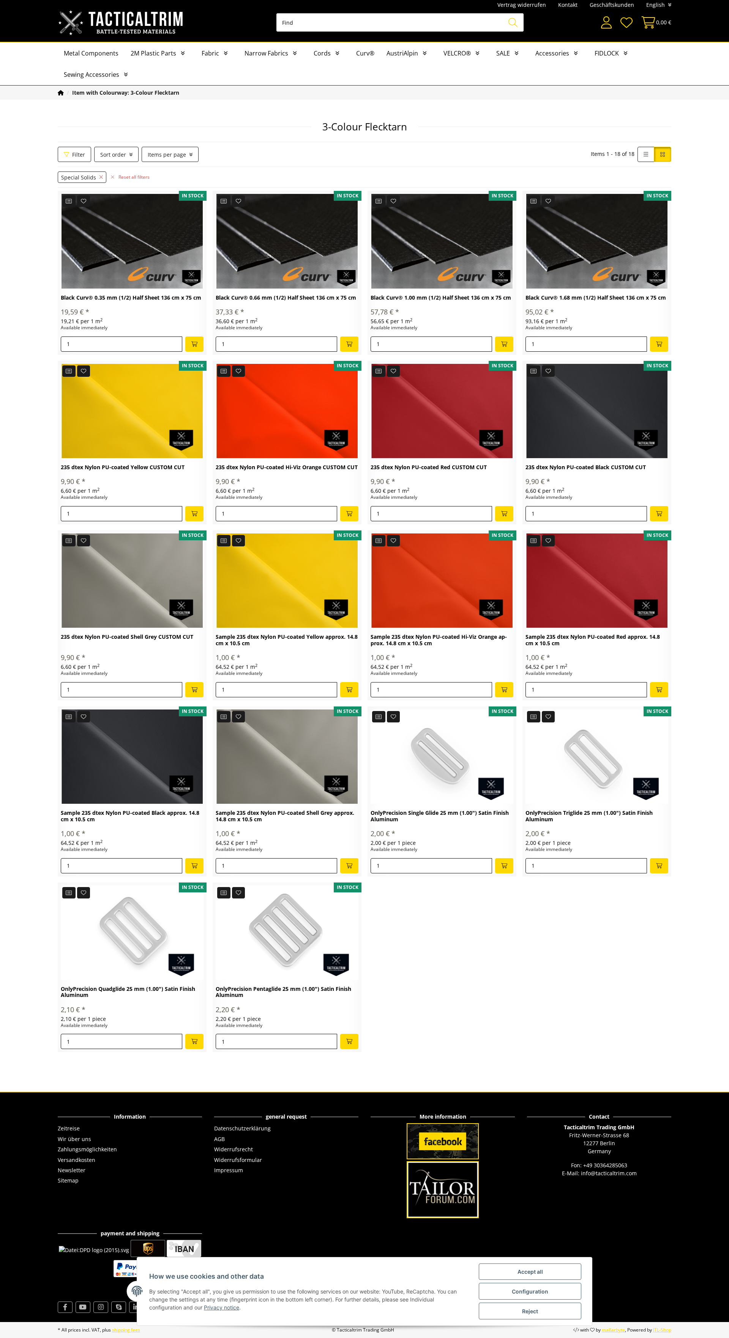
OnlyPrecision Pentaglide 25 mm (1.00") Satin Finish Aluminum (283, 992)
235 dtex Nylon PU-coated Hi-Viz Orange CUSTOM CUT (287, 467)
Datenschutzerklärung (242, 1128)
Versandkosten (76, 1159)
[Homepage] (61, 93)
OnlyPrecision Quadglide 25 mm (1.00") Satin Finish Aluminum (128, 992)
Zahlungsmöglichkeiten (87, 1149)
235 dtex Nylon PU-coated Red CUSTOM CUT (429, 467)
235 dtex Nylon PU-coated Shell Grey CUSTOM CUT (127, 637)
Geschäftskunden (612, 4)
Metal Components (91, 53)
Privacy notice (221, 1307)
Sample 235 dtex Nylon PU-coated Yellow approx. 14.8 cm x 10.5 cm (287, 640)
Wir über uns (74, 1139)
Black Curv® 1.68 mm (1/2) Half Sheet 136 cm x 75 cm (595, 298)
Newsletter (71, 1170)
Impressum (228, 1170)
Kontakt (568, 4)
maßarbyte (613, 1330)
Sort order (113, 154)
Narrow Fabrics (266, 53)
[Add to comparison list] (69, 201)
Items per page (167, 154)
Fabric (210, 53)
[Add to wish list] (83, 201)
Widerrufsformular (238, 1159)
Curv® (365, 53)
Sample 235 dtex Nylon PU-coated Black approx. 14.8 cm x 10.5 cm (130, 816)
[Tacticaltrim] (121, 22)
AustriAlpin (402, 53)
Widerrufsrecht (233, 1149)
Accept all (530, 1271)
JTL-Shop (662, 1330)
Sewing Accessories (91, 74)
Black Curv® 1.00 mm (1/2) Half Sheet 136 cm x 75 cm (441, 298)
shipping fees (126, 1330)
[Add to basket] (194, 344)
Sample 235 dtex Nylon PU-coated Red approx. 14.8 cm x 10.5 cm (592, 640)
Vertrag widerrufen (521, 4)
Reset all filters (133, 177)
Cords (322, 53)
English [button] (655, 4)
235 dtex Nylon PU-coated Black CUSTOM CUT (585, 467)
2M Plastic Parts (153, 53)
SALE (503, 53)
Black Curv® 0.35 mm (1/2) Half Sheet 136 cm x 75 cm (131, 298)
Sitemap (68, 1180)
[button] (606, 22)
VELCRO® (457, 53)
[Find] (513, 22)
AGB (219, 1139)
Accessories (552, 53)
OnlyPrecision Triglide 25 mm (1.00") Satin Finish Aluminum (589, 816)
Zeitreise (69, 1128)
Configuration (530, 1291)
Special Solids (78, 177)
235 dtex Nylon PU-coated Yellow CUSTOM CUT (123, 467)
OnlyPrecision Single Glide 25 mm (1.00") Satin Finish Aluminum (440, 816)
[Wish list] (626, 22)
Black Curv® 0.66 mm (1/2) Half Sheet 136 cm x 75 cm (286, 298)
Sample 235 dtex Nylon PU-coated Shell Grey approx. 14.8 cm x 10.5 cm (285, 816)
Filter (78, 154)
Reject (530, 1311)
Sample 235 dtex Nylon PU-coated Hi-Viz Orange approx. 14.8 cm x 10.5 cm (439, 640)
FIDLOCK (607, 53)
